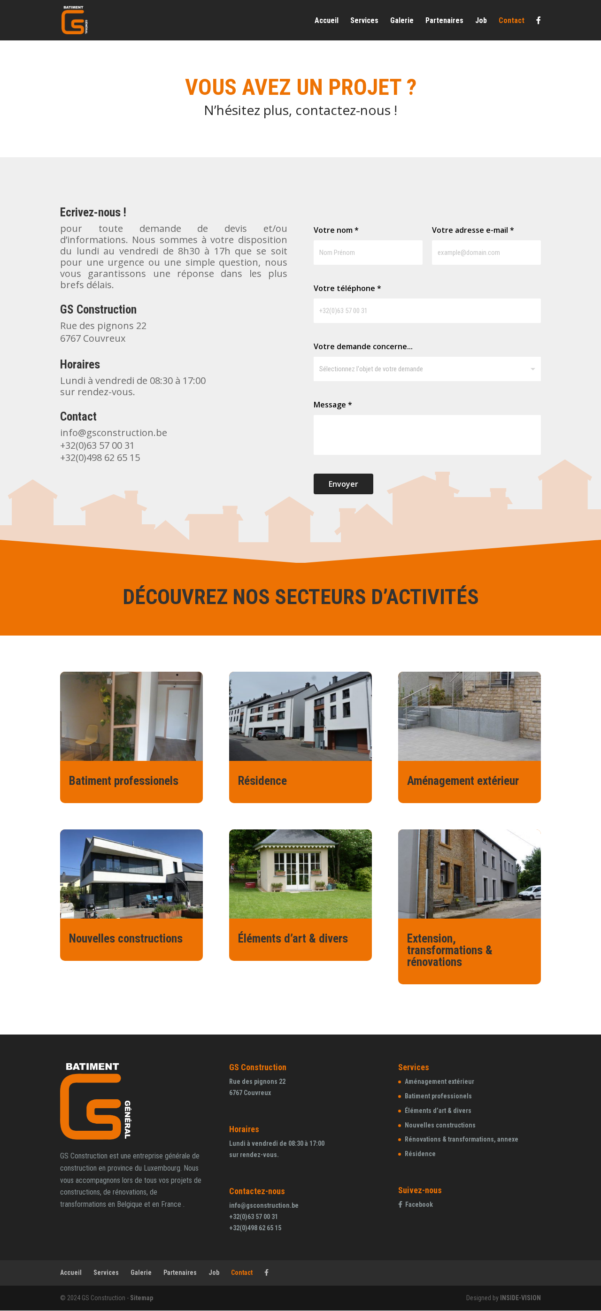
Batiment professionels (123, 781)
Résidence (262, 781)
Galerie (402, 21)
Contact (511, 21)
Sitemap (141, 1298)
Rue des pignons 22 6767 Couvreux (103, 332)
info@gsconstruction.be (113, 432)
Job (481, 21)
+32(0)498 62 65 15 (100, 457)
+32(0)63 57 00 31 (97, 445)
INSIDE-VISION (520, 1298)
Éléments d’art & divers (293, 938)
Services (364, 21)
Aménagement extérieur (463, 781)
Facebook (419, 1204)
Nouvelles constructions (126, 938)
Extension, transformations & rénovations (450, 950)
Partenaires (444, 21)
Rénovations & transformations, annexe (461, 1139)
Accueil (327, 21)
